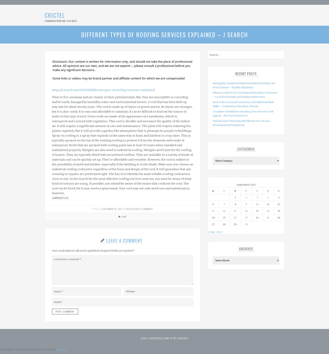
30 (246, 224)
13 (213, 210)
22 (235, 217)
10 (257, 204)
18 (268, 210)
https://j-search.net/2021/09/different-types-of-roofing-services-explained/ (103, 90)
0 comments (147, 208)
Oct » (219, 232)
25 (268, 217)
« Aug (211, 232)
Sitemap (61, 349)
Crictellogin (132, 208)
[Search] (281, 55)
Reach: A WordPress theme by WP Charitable (164, 338)
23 (246, 217)
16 (246, 210)
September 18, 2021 (113, 208)
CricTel (55, 15)
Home (124, 216)
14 (224, 210)
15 (235, 210)
